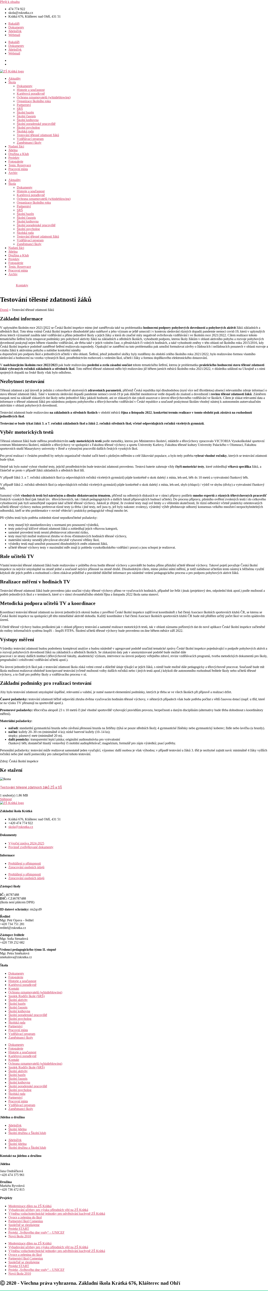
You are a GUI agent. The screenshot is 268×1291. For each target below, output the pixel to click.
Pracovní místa (18, 169)
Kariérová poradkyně (31, 93)
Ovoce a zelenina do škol (25, 1217)
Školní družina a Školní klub (27, 1133)
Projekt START (18, 1228)
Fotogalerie (15, 161)
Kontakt (13, 988)
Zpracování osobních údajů (26, 867)
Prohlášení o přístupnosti (24, 863)
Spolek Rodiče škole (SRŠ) (26, 996)
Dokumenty (16, 27)
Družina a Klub (18, 154)
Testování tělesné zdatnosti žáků (38, 135)
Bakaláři (13, 23)
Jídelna (13, 150)
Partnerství (24, 105)
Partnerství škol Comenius (25, 1221)
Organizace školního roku (34, 101)
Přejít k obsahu (10, 2)
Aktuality (14, 78)
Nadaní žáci (16, 146)
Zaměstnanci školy (29, 142)
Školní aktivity (18, 1000)
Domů (4, 310)
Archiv (13, 173)
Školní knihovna (28, 120)
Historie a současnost (31, 90)
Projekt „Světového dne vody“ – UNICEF (36, 1232)
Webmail (14, 35)
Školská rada (25, 131)
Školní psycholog (28, 127)
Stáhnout (6, 799)
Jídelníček (15, 31)
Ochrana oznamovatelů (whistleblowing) (44, 97)
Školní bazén (25, 112)
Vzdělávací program (30, 139)
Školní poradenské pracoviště (36, 124)
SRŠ (20, 108)
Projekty (13, 157)
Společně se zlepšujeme (24, 1225)
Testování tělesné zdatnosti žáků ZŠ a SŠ (31, 787)
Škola (12, 82)
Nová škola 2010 (19, 1236)
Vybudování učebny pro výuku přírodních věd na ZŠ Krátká (48, 1210)
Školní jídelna (17, 1129)
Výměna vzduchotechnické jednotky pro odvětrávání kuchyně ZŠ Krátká (56, 1213)
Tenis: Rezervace (19, 165)
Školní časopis (26, 116)
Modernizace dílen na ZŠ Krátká (30, 1206)
